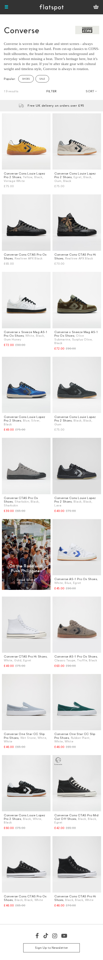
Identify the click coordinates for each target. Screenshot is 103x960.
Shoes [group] (26, 78)
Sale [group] (42, 78)
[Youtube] (64, 935)
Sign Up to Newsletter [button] (51, 947)
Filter (51, 91)
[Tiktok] (45, 935)
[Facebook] (37, 935)
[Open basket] (96, 7)
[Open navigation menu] (6, 7)
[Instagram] (55, 935)
